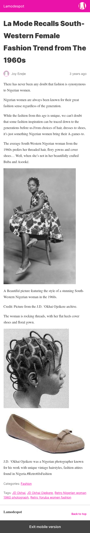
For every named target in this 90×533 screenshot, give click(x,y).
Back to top (79, 514)
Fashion (26, 483)
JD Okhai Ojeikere (40, 493)
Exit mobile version (45, 526)
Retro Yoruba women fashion (50, 497)
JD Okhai (18, 493)
